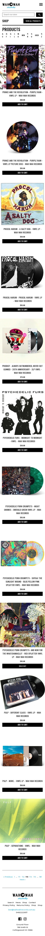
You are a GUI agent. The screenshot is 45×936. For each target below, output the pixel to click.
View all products (33, 21)
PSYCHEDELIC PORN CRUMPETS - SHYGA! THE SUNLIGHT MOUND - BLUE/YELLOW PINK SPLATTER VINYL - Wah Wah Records (22, 581)
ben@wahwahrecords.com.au (21, 910)
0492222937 (21, 912)
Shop (24, 902)
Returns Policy (23, 905)
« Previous (8, 877)
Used (37, 35)
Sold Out (22, 666)
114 (30, 877)
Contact (32, 902)
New (23, 35)
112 (23, 877)
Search (11, 902)
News (18, 902)
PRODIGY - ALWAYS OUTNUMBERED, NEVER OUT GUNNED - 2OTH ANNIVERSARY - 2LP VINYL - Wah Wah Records (22, 369)
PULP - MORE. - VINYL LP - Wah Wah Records (22, 780)
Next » (22, 879)
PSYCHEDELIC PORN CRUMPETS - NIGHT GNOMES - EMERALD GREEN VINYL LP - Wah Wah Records (22, 510)
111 (19, 877)
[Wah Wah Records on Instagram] (25, 919)
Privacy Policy (9, 905)
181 (40, 877)
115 (34, 877)
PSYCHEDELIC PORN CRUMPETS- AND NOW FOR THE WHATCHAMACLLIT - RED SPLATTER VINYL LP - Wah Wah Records (23, 653)
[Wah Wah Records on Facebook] (19, 919)
